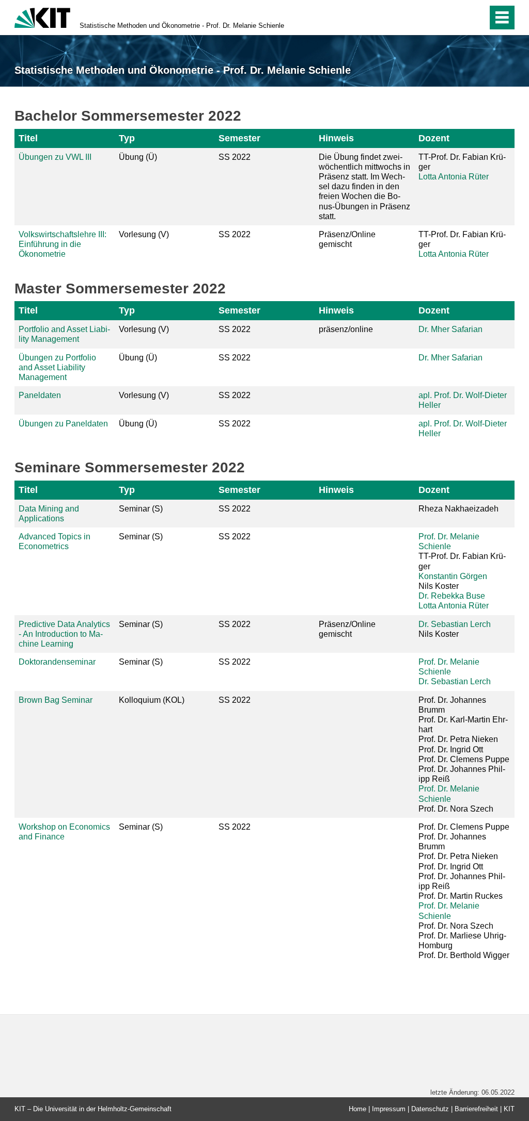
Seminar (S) (141, 508)
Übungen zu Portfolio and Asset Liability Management (57, 367)
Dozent (433, 138)
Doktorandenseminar (57, 661)
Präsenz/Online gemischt (347, 239)
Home (357, 1109)
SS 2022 (235, 157)
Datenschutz (430, 1109)
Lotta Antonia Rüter (453, 176)
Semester (239, 138)
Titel (28, 138)
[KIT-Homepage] (42, 16)
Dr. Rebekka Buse (451, 595)
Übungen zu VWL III (55, 157)
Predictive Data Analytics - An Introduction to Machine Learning (64, 634)
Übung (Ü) (138, 157)
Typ (127, 138)
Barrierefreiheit (476, 1109)
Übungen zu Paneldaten (63, 423)
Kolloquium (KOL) (151, 700)
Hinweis (336, 138)
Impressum (389, 1109)
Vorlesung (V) (144, 234)
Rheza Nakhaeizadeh (458, 508)
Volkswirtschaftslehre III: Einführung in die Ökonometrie (62, 244)
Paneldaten (40, 395)
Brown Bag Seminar (55, 700)
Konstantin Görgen (452, 576)
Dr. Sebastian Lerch (454, 624)
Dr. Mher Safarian (450, 329)
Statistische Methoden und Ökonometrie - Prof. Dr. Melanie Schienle (182, 25)
